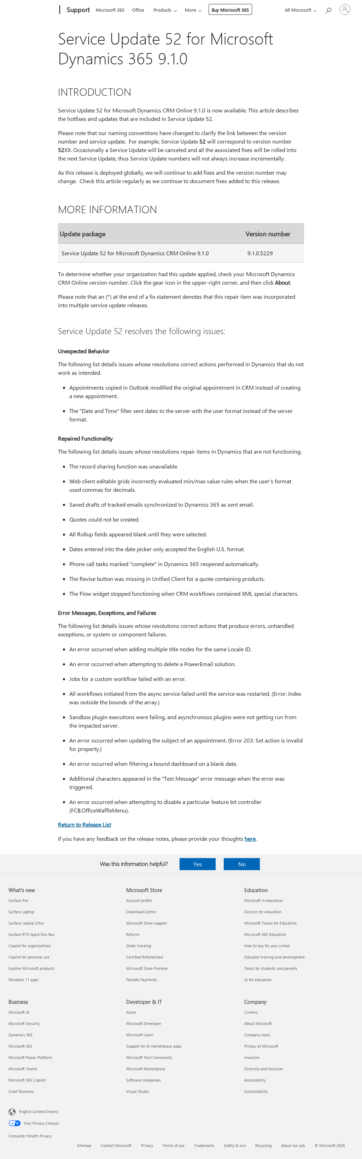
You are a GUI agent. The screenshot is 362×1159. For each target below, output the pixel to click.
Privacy (147, 1145)
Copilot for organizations (29, 945)
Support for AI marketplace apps (153, 1046)
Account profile (139, 900)
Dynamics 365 (20, 1034)
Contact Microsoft (116, 1145)
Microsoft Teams (22, 1068)
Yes (197, 864)
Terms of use (174, 1145)
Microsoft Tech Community (149, 1057)
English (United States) (38, 1111)
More (190, 10)
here (250, 838)
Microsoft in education (263, 900)
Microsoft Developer (143, 1023)
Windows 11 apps (23, 979)
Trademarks (204, 1145)
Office (138, 10)
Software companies (143, 1080)
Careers (251, 1012)
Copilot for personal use (28, 957)
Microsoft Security (24, 1023)
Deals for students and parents (270, 968)
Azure (131, 1012)
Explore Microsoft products (31, 968)
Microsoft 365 (110, 10)
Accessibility (254, 1080)
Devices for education (262, 911)
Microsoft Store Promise (147, 968)
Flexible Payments (141, 979)
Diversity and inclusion (263, 1068)
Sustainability (256, 1091)
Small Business (21, 1091)
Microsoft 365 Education (265, 934)
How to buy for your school (267, 945)
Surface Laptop (21, 911)
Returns (133, 934)
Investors (252, 1057)
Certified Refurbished (144, 957)
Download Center (141, 911)
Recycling (263, 1145)
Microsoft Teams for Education (270, 923)
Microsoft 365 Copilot (27, 1080)
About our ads (293, 1145)
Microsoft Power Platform (30, 1057)
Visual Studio (137, 1091)
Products (162, 10)
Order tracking (138, 945)
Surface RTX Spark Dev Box (31, 934)
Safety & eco (235, 1145)
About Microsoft (258, 1023)
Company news (257, 1034)
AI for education (258, 979)
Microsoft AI (18, 1012)
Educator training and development (274, 957)
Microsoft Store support (146, 923)
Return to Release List (84, 824)
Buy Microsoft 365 (230, 10)
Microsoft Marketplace (145, 1068)
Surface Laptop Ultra (26, 923)
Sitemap (84, 1145)
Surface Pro (18, 900)
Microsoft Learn (139, 1034)
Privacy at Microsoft (261, 1046)
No (242, 864)
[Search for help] (328, 9)
